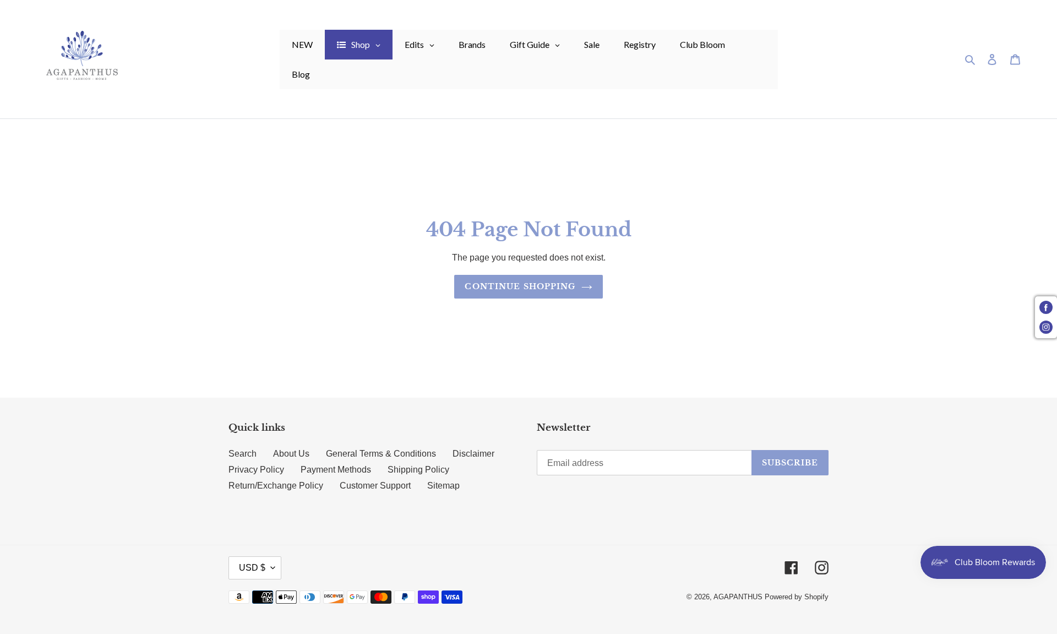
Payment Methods (336, 469)
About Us (291, 453)
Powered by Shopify (797, 597)
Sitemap (443, 485)
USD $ (252, 567)
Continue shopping (520, 286)
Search (242, 453)
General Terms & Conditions (381, 453)
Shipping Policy (418, 469)
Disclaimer (473, 453)
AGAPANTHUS (737, 597)
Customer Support (375, 485)
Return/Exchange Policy (275, 485)
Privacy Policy (256, 469)
